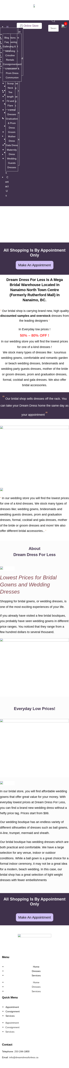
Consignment (10, 64)
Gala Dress (12, 145)
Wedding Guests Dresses (11, 163)
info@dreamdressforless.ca (23, 1057)
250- (16, 1051)
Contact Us (7, 186)
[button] (5, 203)
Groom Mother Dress (12, 136)
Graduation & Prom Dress (12, 123)
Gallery (6, 46)
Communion (12, 77)
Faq (7, 42)
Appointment (12, 1007)
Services (36, 975)
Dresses (36, 971)
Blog (6, 37)
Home (36, 966)
